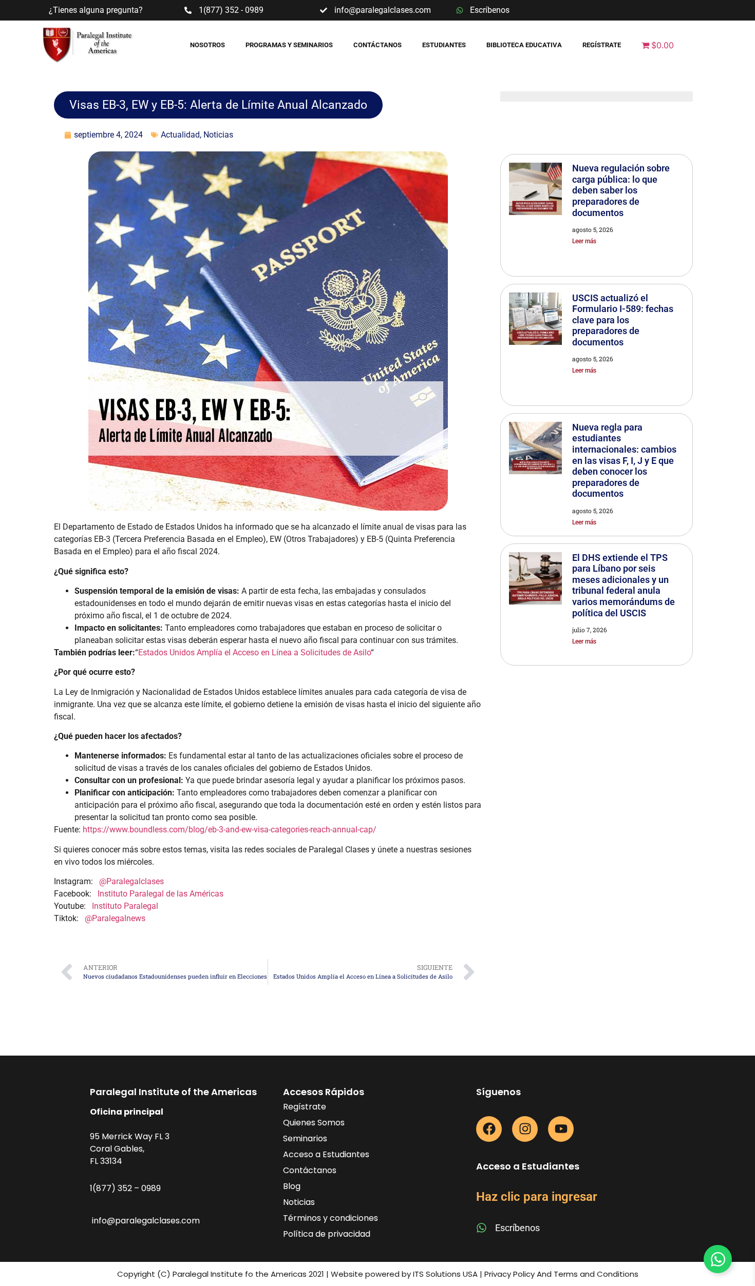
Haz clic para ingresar (536, 1197)
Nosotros (207, 45)
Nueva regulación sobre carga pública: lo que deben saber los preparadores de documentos (621, 190)
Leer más (584, 241)
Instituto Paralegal (125, 906)
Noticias (218, 135)
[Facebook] (489, 1129)
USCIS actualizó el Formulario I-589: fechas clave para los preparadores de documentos (622, 320)
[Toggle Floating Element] (718, 1259)
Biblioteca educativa (524, 45)
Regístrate (601, 45)
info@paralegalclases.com (146, 1220)
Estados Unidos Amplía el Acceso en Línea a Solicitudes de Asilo (254, 652)
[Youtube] (561, 1129)
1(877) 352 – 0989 (125, 1188)
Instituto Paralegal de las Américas (160, 894)
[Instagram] (525, 1129)
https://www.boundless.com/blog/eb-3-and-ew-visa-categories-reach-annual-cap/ (229, 829)
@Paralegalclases (131, 881)
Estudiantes (444, 45)
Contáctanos (377, 45)
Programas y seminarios (289, 45)
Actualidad (180, 135)
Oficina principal (126, 1112)
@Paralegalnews (115, 918)
